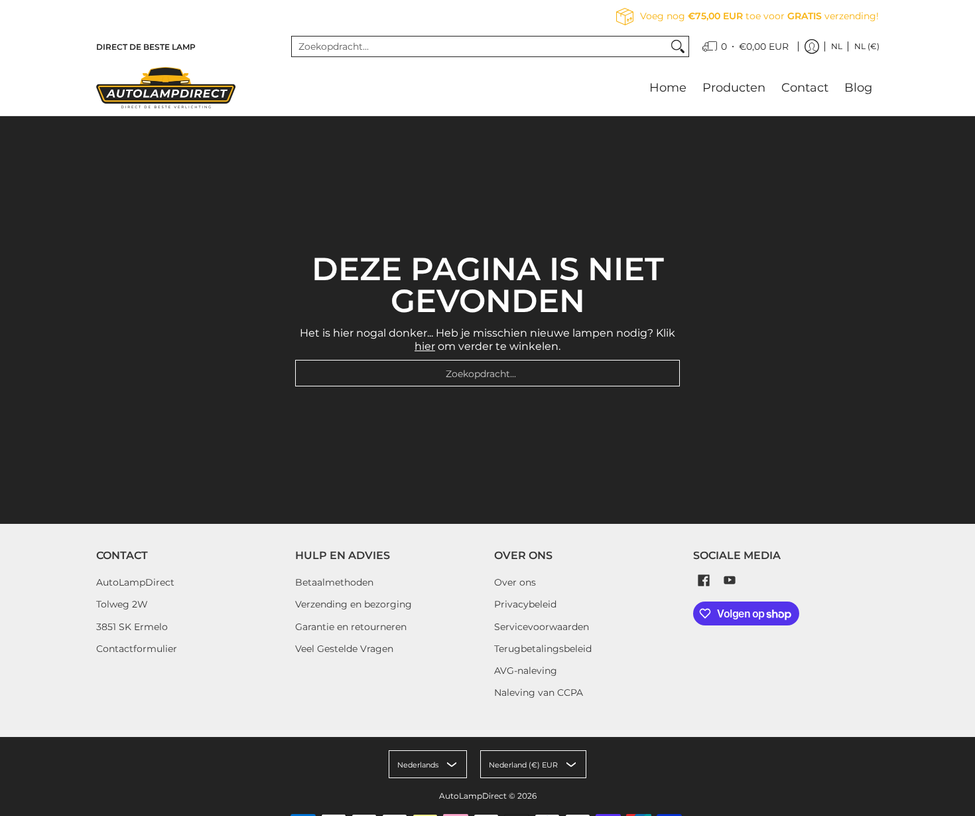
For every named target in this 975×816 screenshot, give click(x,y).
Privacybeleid (525, 604)
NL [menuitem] (836, 46)
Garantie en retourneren (351, 627)
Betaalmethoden (334, 582)
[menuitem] (745, 46)
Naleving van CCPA (538, 692)
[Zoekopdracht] (677, 46)
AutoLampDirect (135, 582)
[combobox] (479, 46)
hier (425, 346)
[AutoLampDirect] (165, 88)
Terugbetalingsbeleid (543, 649)
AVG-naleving (525, 671)
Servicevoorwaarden (541, 627)
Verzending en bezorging (353, 604)
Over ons (515, 582)
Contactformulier (136, 649)
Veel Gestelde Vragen (344, 649)
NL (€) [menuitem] (866, 46)
